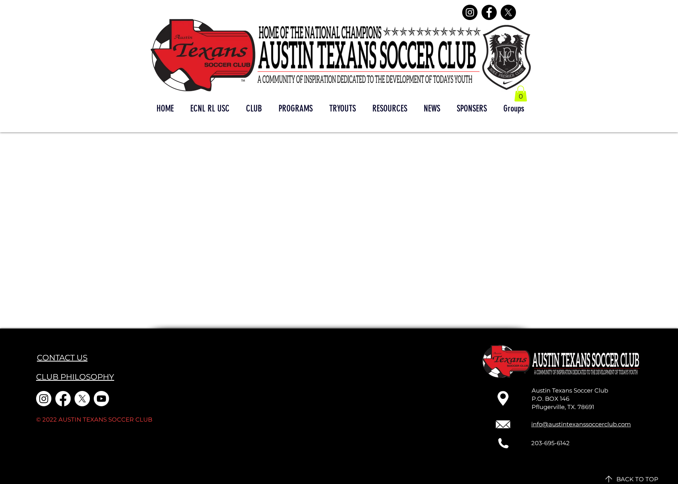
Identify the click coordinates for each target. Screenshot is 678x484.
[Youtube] (101, 398)
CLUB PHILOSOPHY (75, 377)
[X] (508, 12)
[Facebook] (489, 12)
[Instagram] (470, 12)
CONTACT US (62, 357)
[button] (520, 94)
